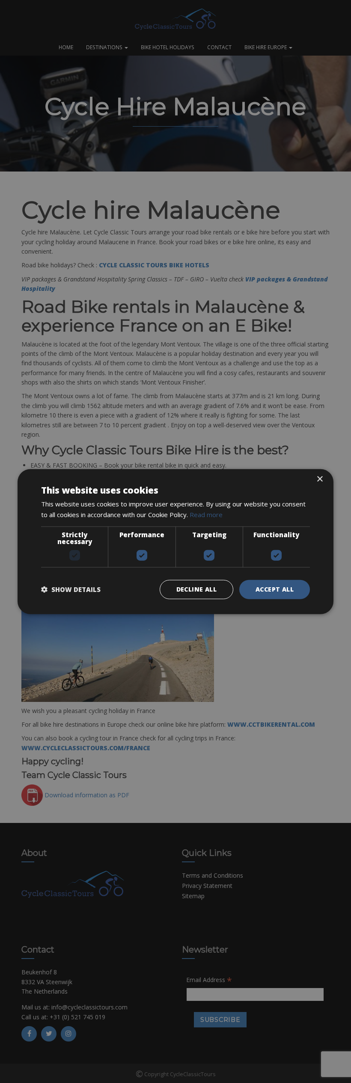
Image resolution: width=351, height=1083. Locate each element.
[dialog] (175, 541)
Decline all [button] (196, 589)
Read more (206, 514)
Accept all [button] (275, 589)
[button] (71, 589)
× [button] (319, 479)
